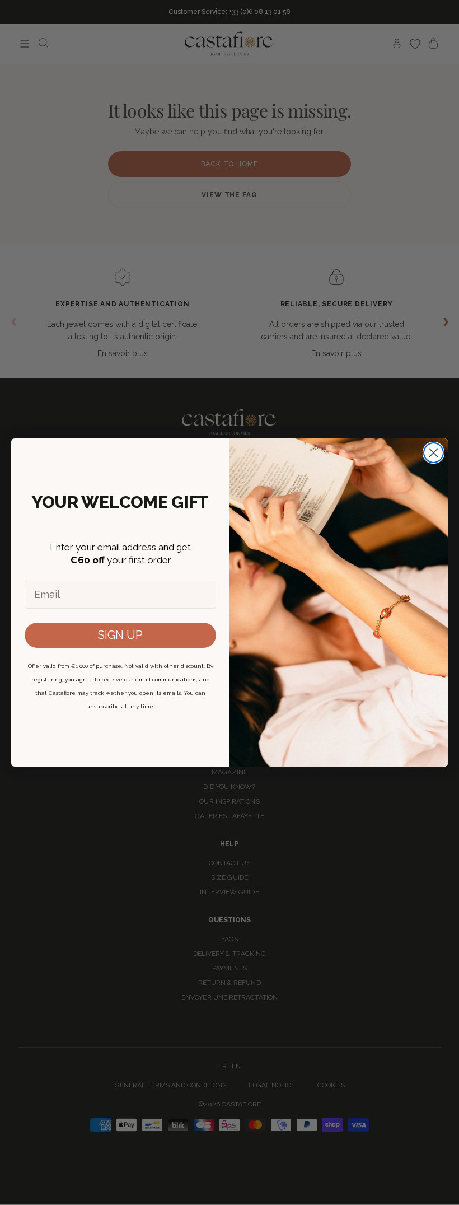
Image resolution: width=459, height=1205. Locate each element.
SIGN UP (120, 635)
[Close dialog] (433, 453)
